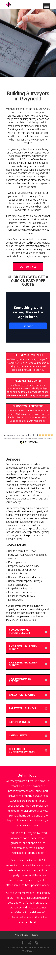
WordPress (28, 951)
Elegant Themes (27, 947)
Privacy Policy (21, 935)
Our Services (28, 266)
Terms (35, 935)
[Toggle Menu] (46, 6)
